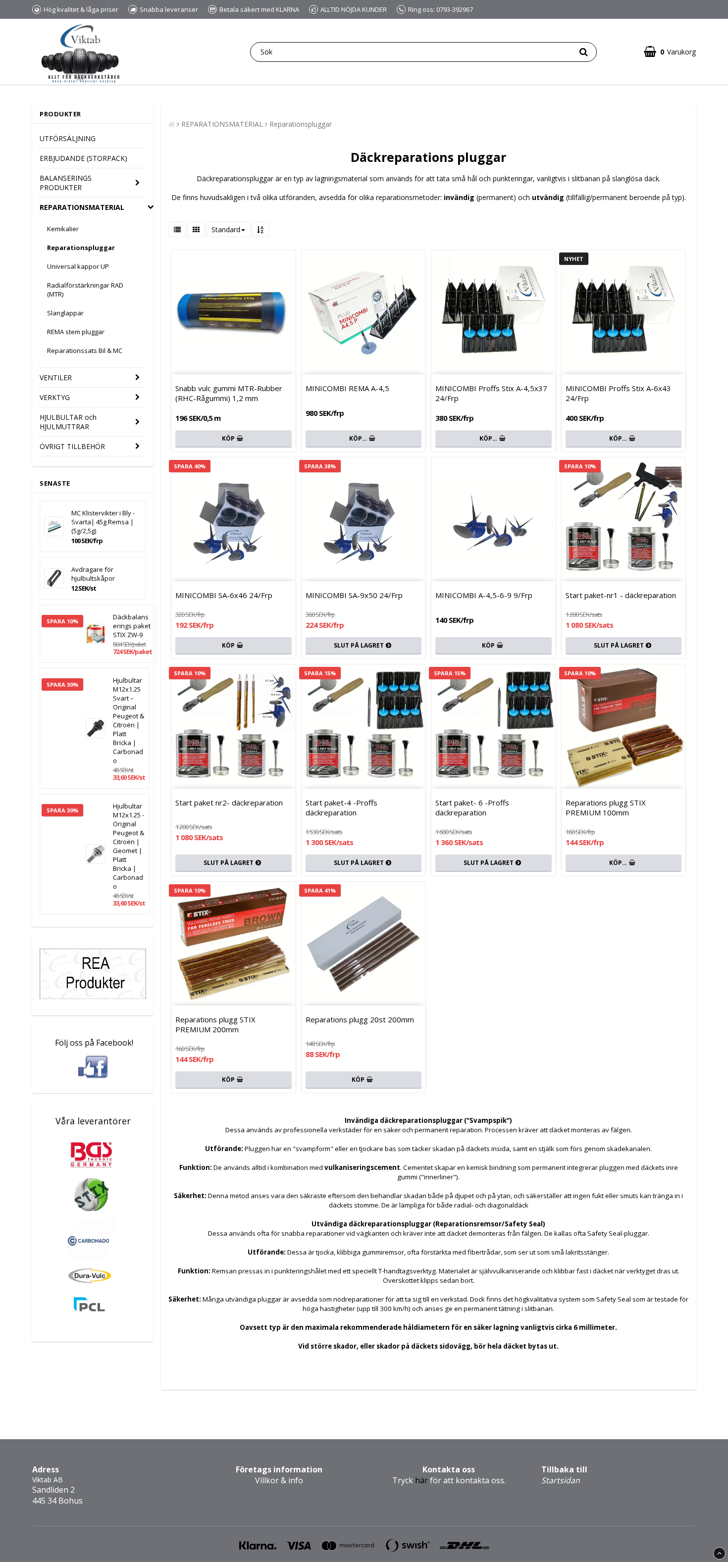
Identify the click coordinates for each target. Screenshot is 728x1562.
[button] (670, 51)
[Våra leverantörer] (93, 1322)
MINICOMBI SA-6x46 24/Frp (223, 595)
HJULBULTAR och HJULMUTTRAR (68, 421)
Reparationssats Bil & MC (84, 350)
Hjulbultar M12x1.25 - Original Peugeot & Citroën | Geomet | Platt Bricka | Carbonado (128, 846)
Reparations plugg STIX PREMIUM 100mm (606, 807)
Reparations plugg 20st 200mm (360, 1019)
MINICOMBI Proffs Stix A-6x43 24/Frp (618, 393)
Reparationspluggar (81, 247)
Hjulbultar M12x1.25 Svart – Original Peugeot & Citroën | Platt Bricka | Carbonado (128, 720)
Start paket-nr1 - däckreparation (621, 595)
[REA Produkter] (93, 996)
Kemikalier (63, 228)
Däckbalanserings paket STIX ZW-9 (132, 625)
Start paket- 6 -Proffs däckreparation (472, 807)
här (410, 1480)
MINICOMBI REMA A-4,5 (347, 388)
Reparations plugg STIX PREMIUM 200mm (215, 1024)
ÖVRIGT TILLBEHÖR (72, 446)
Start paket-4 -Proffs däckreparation (341, 807)
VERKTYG (55, 397)
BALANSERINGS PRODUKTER (66, 182)
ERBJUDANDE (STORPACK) (83, 158)
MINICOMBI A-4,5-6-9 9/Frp (483, 595)
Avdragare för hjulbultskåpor (93, 574)
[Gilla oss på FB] (93, 1067)
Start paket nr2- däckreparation (229, 802)
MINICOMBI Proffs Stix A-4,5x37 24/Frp (491, 393)
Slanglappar (65, 312)
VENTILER (56, 377)
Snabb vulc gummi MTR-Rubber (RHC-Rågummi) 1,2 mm (228, 393)
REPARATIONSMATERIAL (82, 207)
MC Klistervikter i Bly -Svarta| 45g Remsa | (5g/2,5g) (103, 521)
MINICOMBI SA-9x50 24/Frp (354, 595)
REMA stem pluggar (75, 331)
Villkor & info (279, 1480)
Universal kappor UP (78, 266)
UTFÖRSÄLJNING (68, 138)
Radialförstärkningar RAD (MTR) (85, 290)
